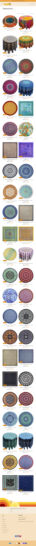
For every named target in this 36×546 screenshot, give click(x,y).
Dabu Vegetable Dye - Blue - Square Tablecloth (26, 493)
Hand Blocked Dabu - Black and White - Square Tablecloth (10, 388)
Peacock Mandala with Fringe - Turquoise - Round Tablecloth (26, 201)
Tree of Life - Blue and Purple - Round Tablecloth (10, 304)
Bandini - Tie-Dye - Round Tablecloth (10, 28)
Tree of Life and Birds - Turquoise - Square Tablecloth (26, 118)
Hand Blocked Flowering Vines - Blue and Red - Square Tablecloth (10, 160)
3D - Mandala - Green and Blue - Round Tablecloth (10, 75)
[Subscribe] (25, 511)
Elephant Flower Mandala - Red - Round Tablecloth (26, 284)
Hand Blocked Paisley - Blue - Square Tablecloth (26, 364)
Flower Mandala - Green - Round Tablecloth (10, 451)
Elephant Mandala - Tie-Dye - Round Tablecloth (26, 31)
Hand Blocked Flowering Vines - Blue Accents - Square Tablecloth (26, 222)
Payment (3, 521)
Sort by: (18, 13)
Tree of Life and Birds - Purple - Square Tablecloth (26, 159)
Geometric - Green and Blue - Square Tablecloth (10, 243)
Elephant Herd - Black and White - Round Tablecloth (26, 388)
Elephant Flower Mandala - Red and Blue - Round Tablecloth (26, 407)
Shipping (3, 519)
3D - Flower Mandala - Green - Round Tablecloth (10, 428)
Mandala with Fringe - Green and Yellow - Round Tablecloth (10, 263)
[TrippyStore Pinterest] (20, 536)
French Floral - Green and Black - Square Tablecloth (10, 492)
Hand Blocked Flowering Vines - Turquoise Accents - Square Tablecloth (10, 367)
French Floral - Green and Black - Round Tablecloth (10, 284)
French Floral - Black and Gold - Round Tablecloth (10, 471)
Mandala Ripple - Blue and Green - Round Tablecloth (10, 221)
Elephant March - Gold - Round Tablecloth (10, 345)
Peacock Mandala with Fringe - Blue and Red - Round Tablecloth (26, 264)
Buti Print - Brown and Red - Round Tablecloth (10, 116)
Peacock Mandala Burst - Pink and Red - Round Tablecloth (10, 96)
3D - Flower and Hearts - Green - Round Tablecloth (26, 428)
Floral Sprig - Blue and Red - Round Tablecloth (26, 470)
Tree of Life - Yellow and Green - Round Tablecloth (26, 138)
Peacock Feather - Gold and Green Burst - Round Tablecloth (26, 50)
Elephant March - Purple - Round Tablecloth (26, 345)
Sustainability (4, 525)
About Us (3, 523)
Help (3, 517)
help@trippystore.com (22, 517)
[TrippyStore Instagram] (18, 536)
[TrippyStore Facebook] (16, 536)
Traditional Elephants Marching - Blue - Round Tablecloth (26, 180)
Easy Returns (4, 527)
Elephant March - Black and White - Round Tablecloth (26, 325)
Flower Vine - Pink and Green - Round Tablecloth (26, 305)
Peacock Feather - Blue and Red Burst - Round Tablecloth (26, 75)
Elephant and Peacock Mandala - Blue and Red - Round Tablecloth (10, 137)
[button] (2, 4)
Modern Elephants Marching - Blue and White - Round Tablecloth (10, 179)
